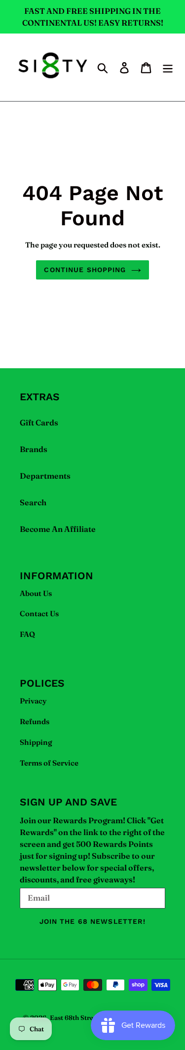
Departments (45, 476)
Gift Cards (39, 422)
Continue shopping (85, 270)
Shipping (36, 742)
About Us (36, 593)
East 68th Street (74, 1017)
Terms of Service (49, 763)
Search (33, 502)
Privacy (33, 700)
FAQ (27, 634)
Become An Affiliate (58, 529)
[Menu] (168, 67)
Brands (33, 449)
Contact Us (39, 613)
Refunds (34, 721)
